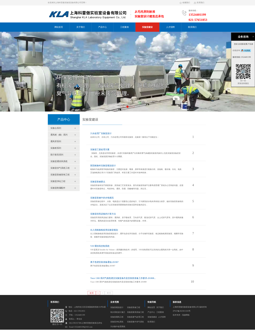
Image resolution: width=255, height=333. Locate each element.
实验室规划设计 (116, 307)
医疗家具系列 (56, 155)
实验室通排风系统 (58, 161)
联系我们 (200, 3)
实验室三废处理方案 (99, 149)
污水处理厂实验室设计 (101, 133)
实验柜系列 (55, 148)
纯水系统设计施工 (117, 312)
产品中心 (102, 27)
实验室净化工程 (57, 181)
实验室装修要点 (97, 182)
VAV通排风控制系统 (99, 246)
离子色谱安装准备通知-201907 (104, 262)
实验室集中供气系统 (135, 322)
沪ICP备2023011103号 (181, 311)
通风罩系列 (55, 141)
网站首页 (58, 27)
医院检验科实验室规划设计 (103, 165)
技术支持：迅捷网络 (181, 315)
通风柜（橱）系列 (58, 135)
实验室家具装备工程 (135, 312)
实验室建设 (147, 27)
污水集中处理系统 (117, 327)
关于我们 (80, 27)
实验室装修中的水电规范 (102, 198)
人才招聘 (170, 27)
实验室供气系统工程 (60, 168)
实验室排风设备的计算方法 (103, 214)
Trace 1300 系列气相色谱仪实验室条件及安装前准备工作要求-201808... (123, 278)
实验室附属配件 (57, 188)
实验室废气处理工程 (135, 317)
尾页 (109, 293)
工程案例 (124, 27)
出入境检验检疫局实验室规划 (104, 230)
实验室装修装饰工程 (60, 174)
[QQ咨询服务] (246, 50)
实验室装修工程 (133, 307)
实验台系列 (55, 128)
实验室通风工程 (116, 317)
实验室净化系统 (116, 322)
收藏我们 (186, 3)
